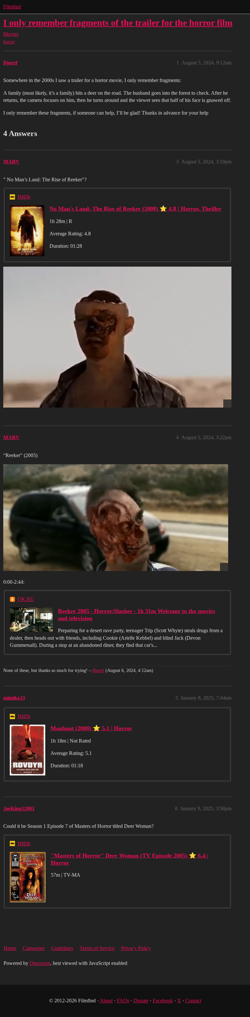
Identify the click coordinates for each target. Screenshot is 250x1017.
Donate (140, 1000)
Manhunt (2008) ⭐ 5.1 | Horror (91, 728)
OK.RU (26, 599)
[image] (117, 337)
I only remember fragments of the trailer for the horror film (117, 23)
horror (9, 41)
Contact (193, 1000)
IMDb (24, 197)
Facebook (163, 1000)
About (106, 1000)
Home (10, 948)
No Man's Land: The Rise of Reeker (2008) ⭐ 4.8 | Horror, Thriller (135, 208)
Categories (34, 948)
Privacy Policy (136, 948)
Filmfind (12, 6)
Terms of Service (97, 948)
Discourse (40, 963)
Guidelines (62, 948)
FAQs (123, 1000)
